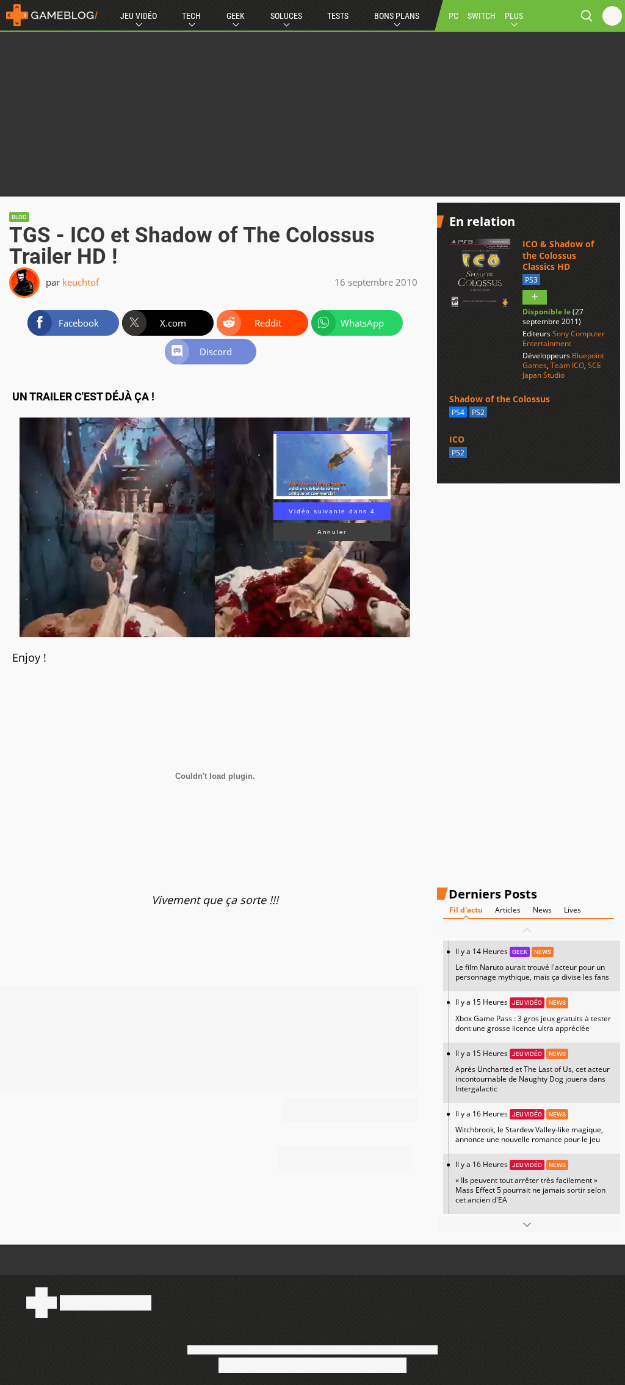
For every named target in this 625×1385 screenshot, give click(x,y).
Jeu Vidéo (138, 16)
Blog (19, 217)
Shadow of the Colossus (499, 399)
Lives (572, 910)
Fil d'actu (466, 910)
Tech (191, 16)
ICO (456, 439)
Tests (338, 16)
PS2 (478, 412)
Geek (235, 16)
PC (453, 16)
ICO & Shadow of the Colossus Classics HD (558, 255)
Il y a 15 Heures (533, 1015)
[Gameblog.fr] (49, 15)
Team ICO (567, 365)
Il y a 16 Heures (529, 1126)
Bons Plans (396, 16)
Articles (508, 910)
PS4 (458, 412)
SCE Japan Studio (561, 370)
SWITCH (482, 16)
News (542, 910)
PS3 (531, 280)
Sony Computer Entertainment (563, 338)
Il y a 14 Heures (532, 964)
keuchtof (80, 282)
